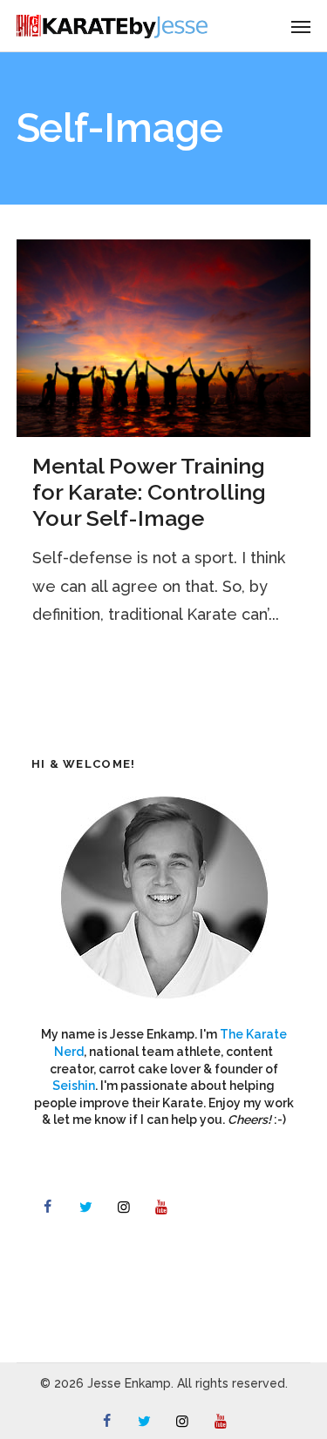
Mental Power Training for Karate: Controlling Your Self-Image (149, 492)
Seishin (73, 1086)
